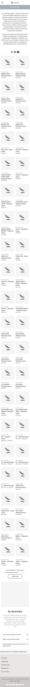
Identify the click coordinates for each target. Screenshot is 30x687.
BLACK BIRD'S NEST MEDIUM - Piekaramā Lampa (7, 411)
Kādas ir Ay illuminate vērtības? (11, 639)
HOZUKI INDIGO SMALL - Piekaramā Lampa (21, 283)
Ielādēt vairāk (15, 576)
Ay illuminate (5, 72)
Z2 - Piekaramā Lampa (22, 462)
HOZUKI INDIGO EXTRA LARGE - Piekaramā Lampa (6, 176)
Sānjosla (26, 52)
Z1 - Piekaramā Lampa (7, 485)
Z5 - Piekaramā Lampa (7, 462)
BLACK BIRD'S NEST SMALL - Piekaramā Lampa (21, 411)
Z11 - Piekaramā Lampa (22, 437)
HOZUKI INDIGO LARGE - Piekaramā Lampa (6, 203)
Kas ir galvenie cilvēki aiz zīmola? (12, 634)
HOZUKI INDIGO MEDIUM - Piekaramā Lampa (7, 231)
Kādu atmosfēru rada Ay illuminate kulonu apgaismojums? (14, 645)
